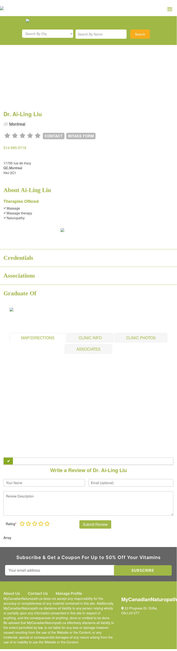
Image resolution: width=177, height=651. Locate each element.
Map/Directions (37, 337)
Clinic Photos (141, 337)
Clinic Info (90, 337)
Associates (88, 349)
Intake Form (81, 136)
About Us (11, 593)
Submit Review (95, 524)
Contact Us (38, 593)
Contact (54, 136)
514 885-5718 (14, 147)
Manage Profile (69, 593)
